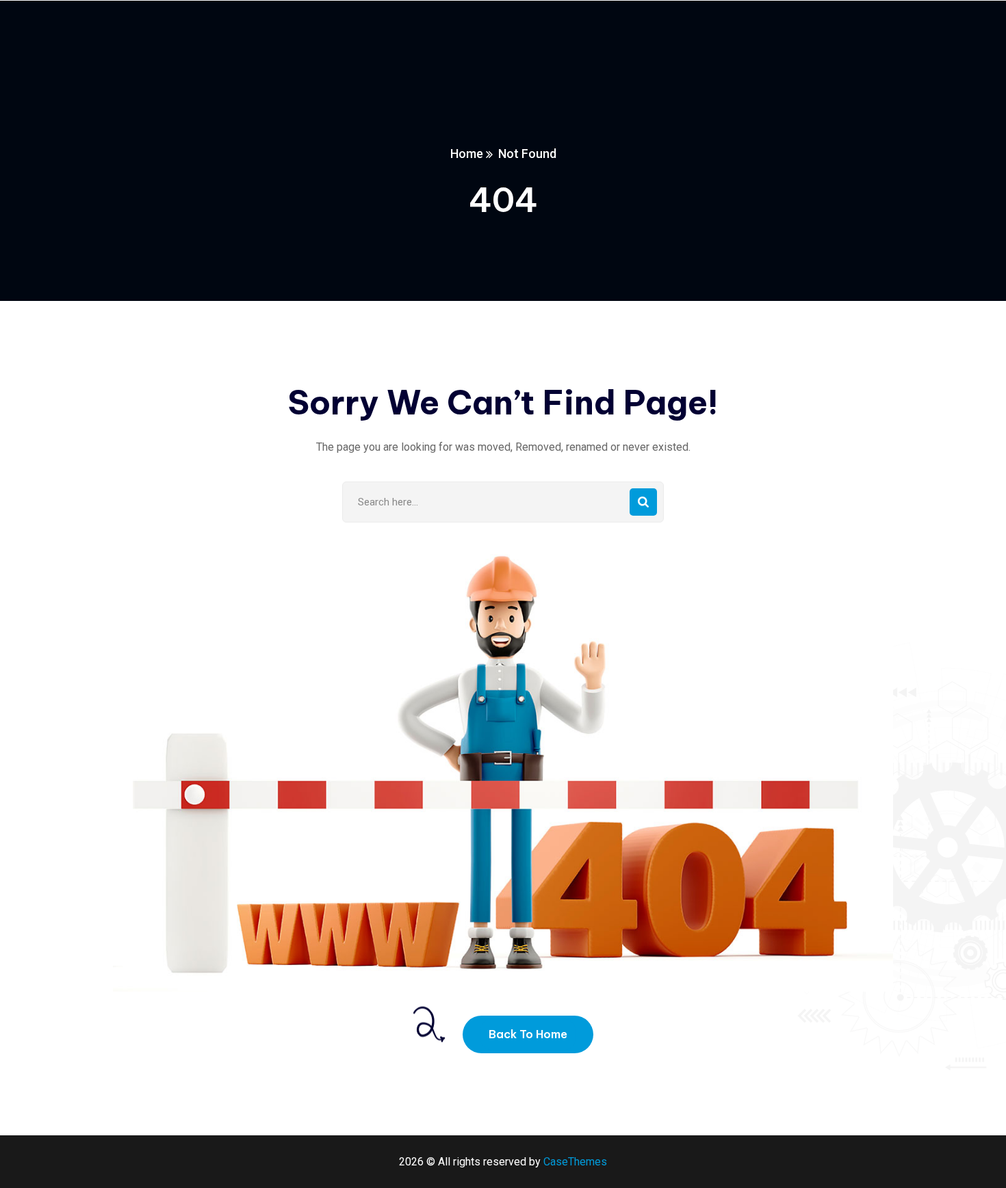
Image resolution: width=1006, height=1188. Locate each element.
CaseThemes (575, 1161)
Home (466, 153)
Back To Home (528, 1034)
